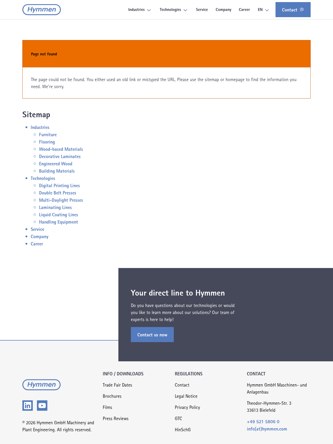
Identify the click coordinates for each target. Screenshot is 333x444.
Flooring (47, 141)
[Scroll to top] (321, 432)
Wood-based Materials (61, 149)
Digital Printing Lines (59, 185)
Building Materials (57, 170)
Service (37, 229)
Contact (289, 9)
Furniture (48, 134)
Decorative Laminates (60, 156)
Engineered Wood (55, 163)
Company (39, 236)
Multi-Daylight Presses (61, 200)
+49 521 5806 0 (263, 421)
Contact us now (152, 334)
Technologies (43, 178)
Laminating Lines (55, 207)
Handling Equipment (58, 221)
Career (37, 243)
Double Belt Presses (57, 192)
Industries (40, 127)
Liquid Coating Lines (58, 214)
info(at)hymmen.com (267, 428)
